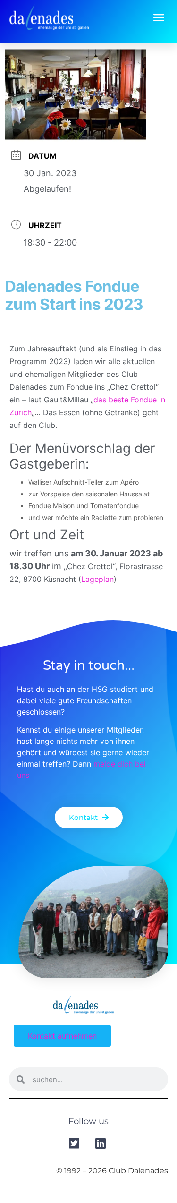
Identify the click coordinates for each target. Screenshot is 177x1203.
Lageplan (97, 579)
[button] (159, 17)
